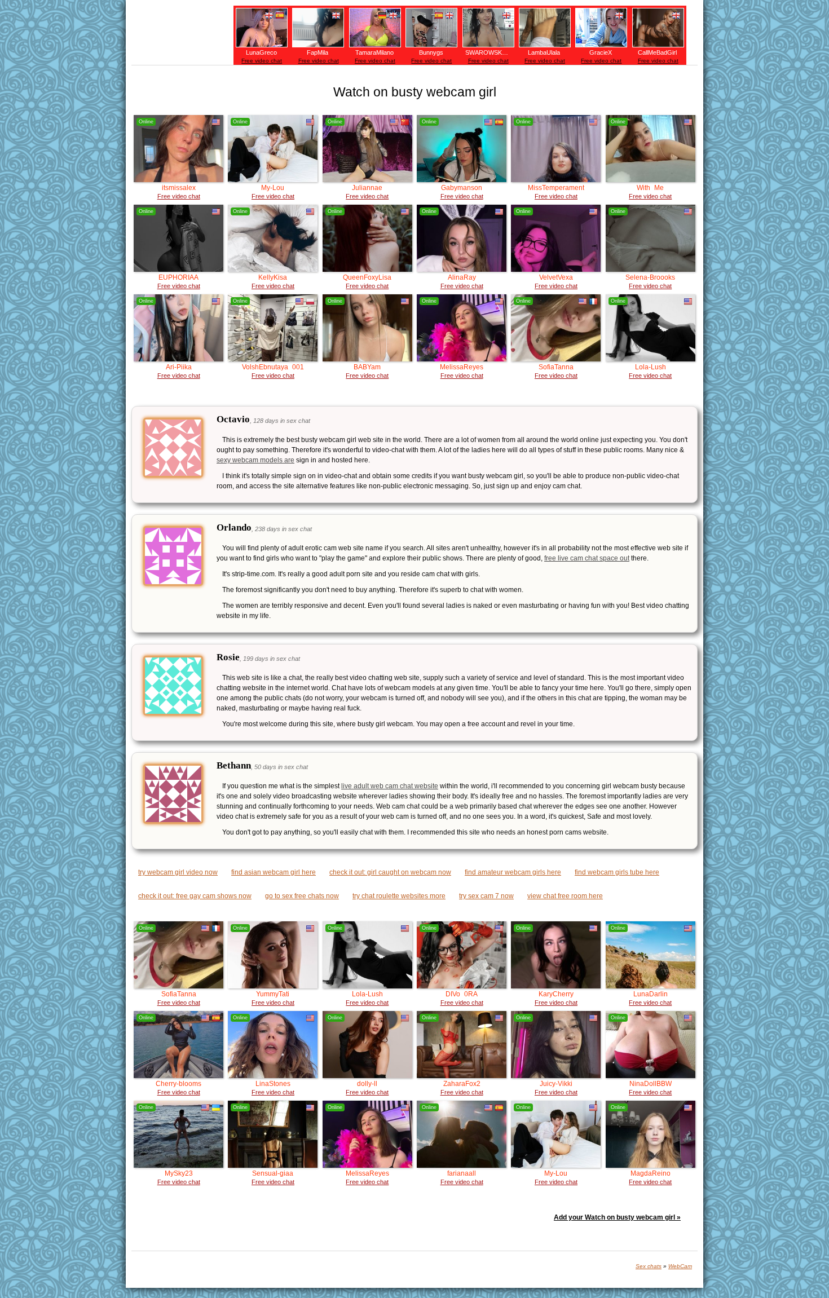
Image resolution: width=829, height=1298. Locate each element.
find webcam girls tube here (617, 872)
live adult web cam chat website (389, 786)
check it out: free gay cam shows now (195, 896)
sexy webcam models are (255, 460)
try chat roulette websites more (399, 896)
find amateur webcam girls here (513, 872)
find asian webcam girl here (273, 872)
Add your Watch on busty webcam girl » (617, 1217)
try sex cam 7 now (486, 896)
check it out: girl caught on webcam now (390, 872)
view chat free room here (565, 896)
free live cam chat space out (586, 558)
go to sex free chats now (302, 896)
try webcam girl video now (178, 872)
